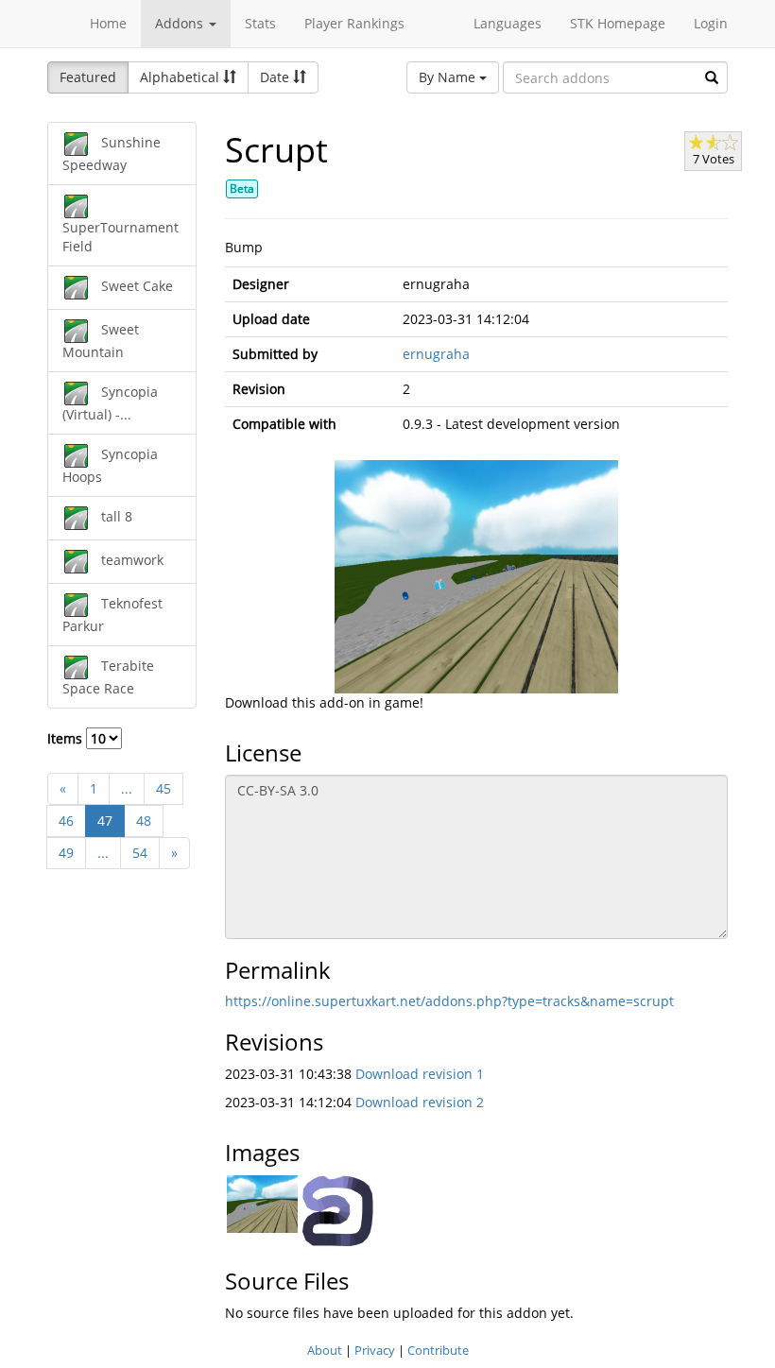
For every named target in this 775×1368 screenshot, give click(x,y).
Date (276, 77)
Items (66, 738)
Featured (88, 77)
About (324, 1350)
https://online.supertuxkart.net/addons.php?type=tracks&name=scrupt (449, 1001)
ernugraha (436, 354)
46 (66, 820)
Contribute (438, 1350)
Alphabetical (181, 77)
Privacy (374, 1350)
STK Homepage (617, 23)
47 (104, 820)
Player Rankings (354, 23)
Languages (508, 23)
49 (66, 853)
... (126, 788)
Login (711, 23)
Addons (181, 23)
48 (143, 820)
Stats (260, 23)
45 (163, 788)
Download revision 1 (419, 1074)
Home (108, 23)
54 (139, 853)
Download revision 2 (419, 1102)
